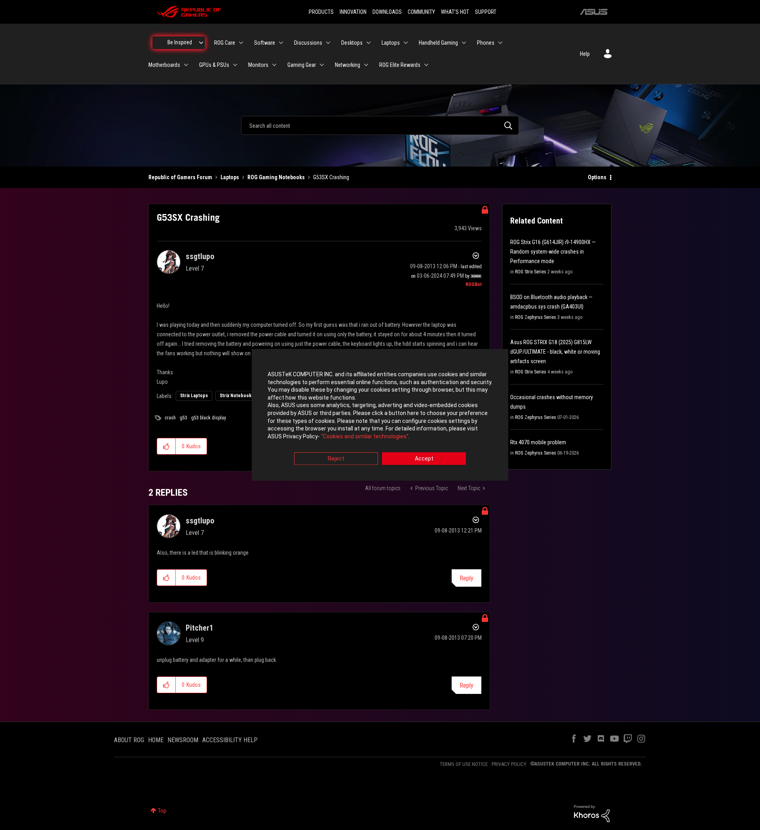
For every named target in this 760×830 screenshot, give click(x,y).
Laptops (229, 177)
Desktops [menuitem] (352, 43)
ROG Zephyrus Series (535, 317)
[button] (166, 446)
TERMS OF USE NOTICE (464, 764)
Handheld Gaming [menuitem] (438, 43)
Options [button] (597, 177)
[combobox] (380, 125)
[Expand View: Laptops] (406, 42)
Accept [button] (424, 459)
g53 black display (208, 418)
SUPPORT (485, 12)
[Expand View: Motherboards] (186, 64)
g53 (183, 418)
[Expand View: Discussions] (328, 42)
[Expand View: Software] (281, 42)
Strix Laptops (194, 395)
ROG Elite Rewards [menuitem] (399, 65)
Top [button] (162, 810)
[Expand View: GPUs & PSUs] (235, 64)
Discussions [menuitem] (308, 43)
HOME (155, 740)
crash (170, 418)
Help (585, 54)
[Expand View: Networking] (366, 64)
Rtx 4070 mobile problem (538, 442)
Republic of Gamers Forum (180, 177)
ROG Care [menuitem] (224, 43)
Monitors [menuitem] (258, 65)
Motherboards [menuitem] (164, 65)
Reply (466, 578)
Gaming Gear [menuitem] (301, 65)
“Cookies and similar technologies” (364, 436)
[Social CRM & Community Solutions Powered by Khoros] (592, 813)
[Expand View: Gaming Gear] (322, 64)
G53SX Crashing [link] (331, 177)
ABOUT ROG (129, 740)
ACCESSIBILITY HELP (230, 740)
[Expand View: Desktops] (368, 42)
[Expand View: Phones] (500, 42)
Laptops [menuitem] (391, 43)
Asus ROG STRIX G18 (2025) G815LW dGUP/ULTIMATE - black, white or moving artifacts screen (555, 351)
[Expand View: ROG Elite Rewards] (426, 64)
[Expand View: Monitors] (274, 64)
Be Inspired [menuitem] (179, 42)
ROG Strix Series (530, 272)
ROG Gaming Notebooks (276, 177)
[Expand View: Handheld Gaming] (464, 42)
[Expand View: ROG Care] (241, 42)
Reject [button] (336, 459)
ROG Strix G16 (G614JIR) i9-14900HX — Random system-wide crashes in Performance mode (553, 251)
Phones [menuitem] (485, 43)
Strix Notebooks (237, 395)
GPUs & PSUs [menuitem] (214, 65)
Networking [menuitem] (347, 65)
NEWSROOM (182, 740)
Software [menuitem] (264, 43)
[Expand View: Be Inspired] (201, 43)
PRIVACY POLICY (509, 764)
